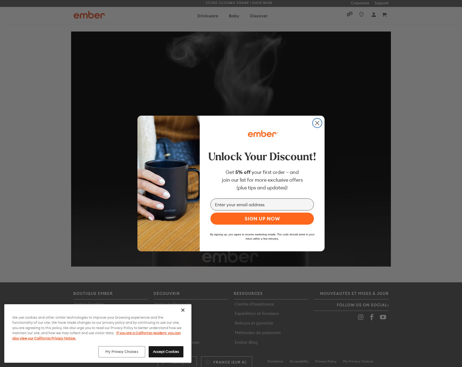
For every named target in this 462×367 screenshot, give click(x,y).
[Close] (183, 310)
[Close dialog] (317, 123)
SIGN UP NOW (262, 219)
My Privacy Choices (121, 351)
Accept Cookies (166, 351)
